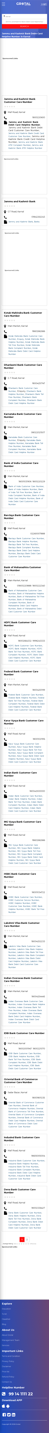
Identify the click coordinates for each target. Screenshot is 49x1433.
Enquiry (19, 40)
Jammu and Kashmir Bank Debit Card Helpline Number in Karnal (13, 44)
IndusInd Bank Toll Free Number (23, 1167)
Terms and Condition (11, 1356)
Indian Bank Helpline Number (22, 799)
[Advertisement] (24, 77)
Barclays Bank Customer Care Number (22, 517)
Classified (6, 1319)
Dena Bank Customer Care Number (20, 1191)
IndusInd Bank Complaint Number (24, 1170)
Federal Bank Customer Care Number (21, 673)
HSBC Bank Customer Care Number (20, 875)
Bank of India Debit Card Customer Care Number (25, 501)
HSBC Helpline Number (19, 903)
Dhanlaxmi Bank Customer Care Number (23, 366)
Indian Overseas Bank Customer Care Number (23, 980)
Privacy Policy (8, 1361)
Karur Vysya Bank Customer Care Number (24, 722)
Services (5, 1345)
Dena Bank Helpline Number (21, 1216)
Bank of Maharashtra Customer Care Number (22, 569)
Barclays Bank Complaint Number (23, 547)
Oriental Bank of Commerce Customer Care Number (21, 1081)
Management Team (10, 1340)
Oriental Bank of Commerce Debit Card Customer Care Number (25, 1124)
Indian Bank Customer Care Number (20, 774)
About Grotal (7, 1335)
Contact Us (7, 1382)
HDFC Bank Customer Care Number (20, 624)
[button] (23, 4)
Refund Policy (8, 1377)
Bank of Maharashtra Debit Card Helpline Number (23, 605)
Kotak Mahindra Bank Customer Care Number (23, 314)
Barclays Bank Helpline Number (22, 541)
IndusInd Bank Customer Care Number (22, 1139)
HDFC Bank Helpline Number (22, 649)
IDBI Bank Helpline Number (21, 1056)
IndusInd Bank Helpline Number (23, 1164)
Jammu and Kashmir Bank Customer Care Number (19, 100)
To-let (4, 1314)
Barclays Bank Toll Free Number (23, 544)
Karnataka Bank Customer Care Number (23, 415)
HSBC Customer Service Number (23, 900)
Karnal (11, 40)
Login (44, 4)
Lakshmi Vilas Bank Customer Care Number (22, 924)
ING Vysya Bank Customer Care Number (22, 823)
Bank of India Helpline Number (22, 489)
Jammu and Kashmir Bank (19, 201)
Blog (4, 1324)
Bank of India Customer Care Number (21, 465)
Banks (36, 222)
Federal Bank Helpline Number (22, 698)
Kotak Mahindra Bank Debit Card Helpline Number (24, 351)
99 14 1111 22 (19, 1393)
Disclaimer (6, 1366)
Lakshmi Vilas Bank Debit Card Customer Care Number (25, 964)
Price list (5, 1371)
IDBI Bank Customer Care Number (24, 1033)
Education (6, 1309)
